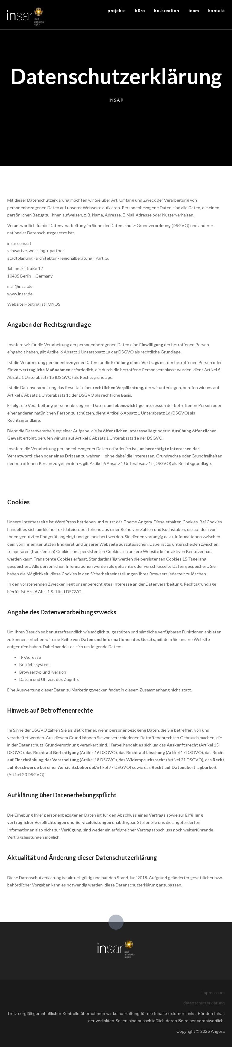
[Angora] (116, 948)
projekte (117, 10)
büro (140, 10)
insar (116, 99)
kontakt (216, 10)
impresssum (213, 992)
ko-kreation (166, 10)
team (193, 10)
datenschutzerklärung (204, 1002)
